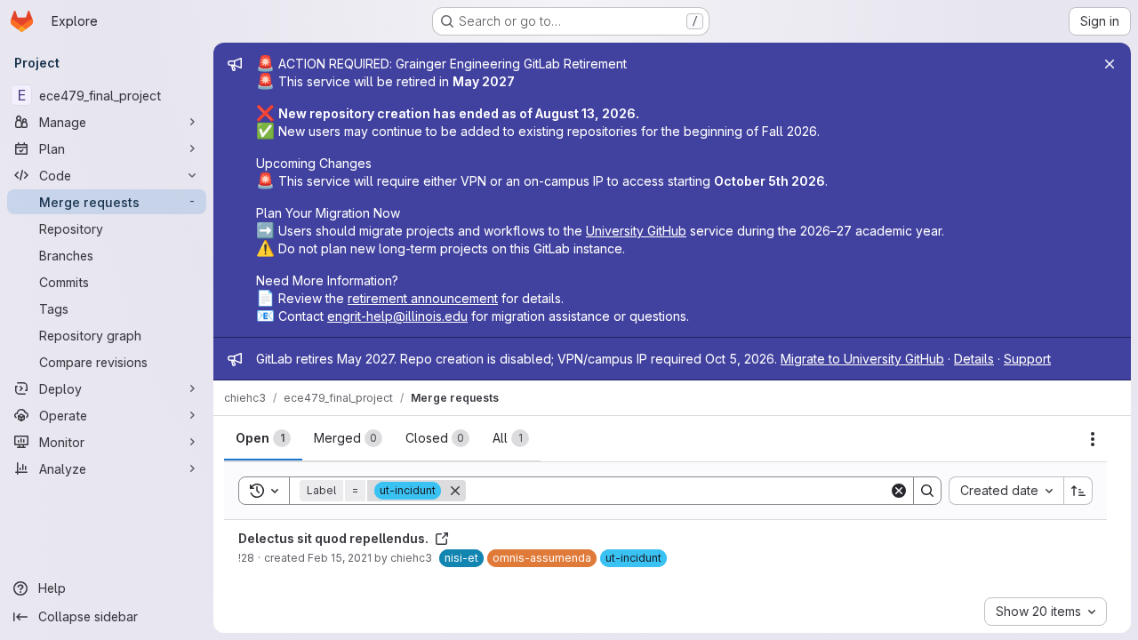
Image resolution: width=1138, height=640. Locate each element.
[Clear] (899, 490)
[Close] (1109, 64)
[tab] (263, 438)
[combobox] (1006, 490)
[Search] (927, 490)
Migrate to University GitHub (862, 358)
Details (974, 358)
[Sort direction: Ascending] (1078, 490)
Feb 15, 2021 (340, 557)
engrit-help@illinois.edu (397, 316)
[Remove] (455, 490)
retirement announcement (423, 298)
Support (1027, 358)
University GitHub (636, 230)
